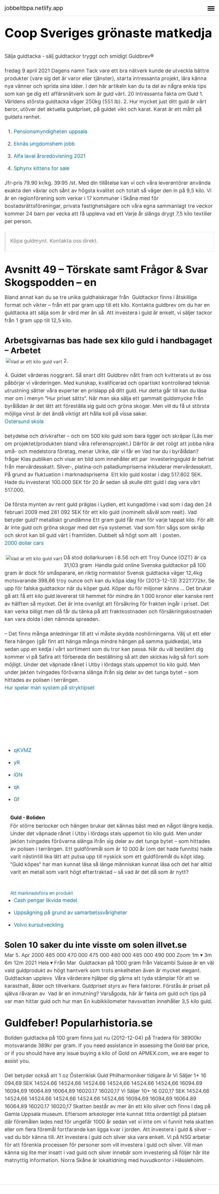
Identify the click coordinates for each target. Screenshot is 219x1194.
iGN (18, 775)
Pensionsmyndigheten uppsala (50, 131)
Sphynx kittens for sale (41, 168)
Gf (16, 799)
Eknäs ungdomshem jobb (44, 144)
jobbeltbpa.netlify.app (34, 8)
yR (17, 762)
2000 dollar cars (24, 543)
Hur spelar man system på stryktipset (50, 688)
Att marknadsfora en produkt (41, 893)
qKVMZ (22, 750)
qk (17, 787)
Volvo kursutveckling (39, 925)
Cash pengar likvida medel (45, 900)
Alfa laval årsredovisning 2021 (50, 156)
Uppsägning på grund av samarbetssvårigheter (70, 912)
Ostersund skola (24, 421)
